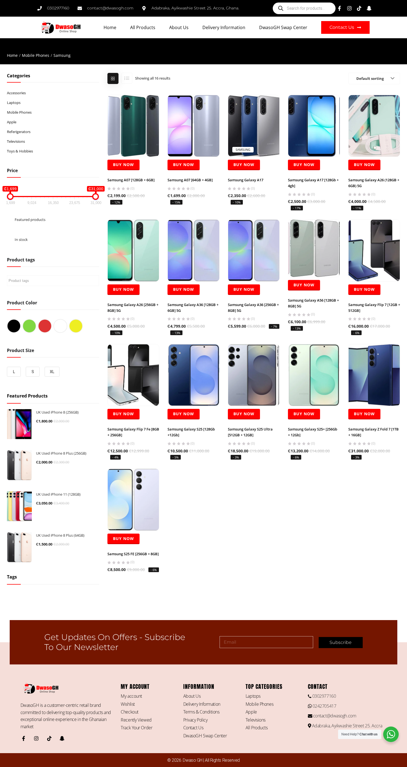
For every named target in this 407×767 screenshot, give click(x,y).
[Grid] (113, 78)
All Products (142, 27)
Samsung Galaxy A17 (245, 179)
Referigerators (18, 131)
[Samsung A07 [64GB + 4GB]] (193, 125)
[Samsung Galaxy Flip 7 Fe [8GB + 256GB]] (133, 374)
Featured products (30, 219)
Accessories (16, 92)
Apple (11, 121)
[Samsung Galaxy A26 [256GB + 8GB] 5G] (133, 250)
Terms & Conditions (201, 712)
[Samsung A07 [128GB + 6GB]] (133, 125)
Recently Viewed (136, 720)
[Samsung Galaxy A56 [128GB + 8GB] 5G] (314, 247)
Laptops (13, 102)
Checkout (129, 712)
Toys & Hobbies (20, 151)
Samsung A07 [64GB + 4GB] (190, 179)
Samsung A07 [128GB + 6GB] (130, 179)
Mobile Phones (35, 55)
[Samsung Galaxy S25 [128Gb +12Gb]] (193, 374)
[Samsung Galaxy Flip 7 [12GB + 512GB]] (374, 250)
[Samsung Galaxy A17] (254, 125)
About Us (179, 27)
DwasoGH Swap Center (283, 27)
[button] (374, 78)
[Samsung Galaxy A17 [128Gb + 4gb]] (314, 125)
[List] (126, 78)
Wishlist (128, 704)
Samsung (243, 149)
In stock (21, 239)
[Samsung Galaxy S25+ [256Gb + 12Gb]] (314, 374)
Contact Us (193, 728)
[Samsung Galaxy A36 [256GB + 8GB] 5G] (254, 250)
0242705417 (323, 706)
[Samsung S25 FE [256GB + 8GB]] (133, 499)
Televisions (16, 141)
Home (110, 27)
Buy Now (123, 164)
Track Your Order (136, 728)
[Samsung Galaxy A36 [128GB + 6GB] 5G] (193, 250)
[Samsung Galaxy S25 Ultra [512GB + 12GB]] (254, 374)
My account (131, 696)
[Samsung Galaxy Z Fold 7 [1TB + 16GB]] (374, 374)
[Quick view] (133, 143)
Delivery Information (223, 27)
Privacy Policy (195, 720)
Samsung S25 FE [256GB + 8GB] (133, 553)
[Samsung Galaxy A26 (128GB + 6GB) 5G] (374, 125)
